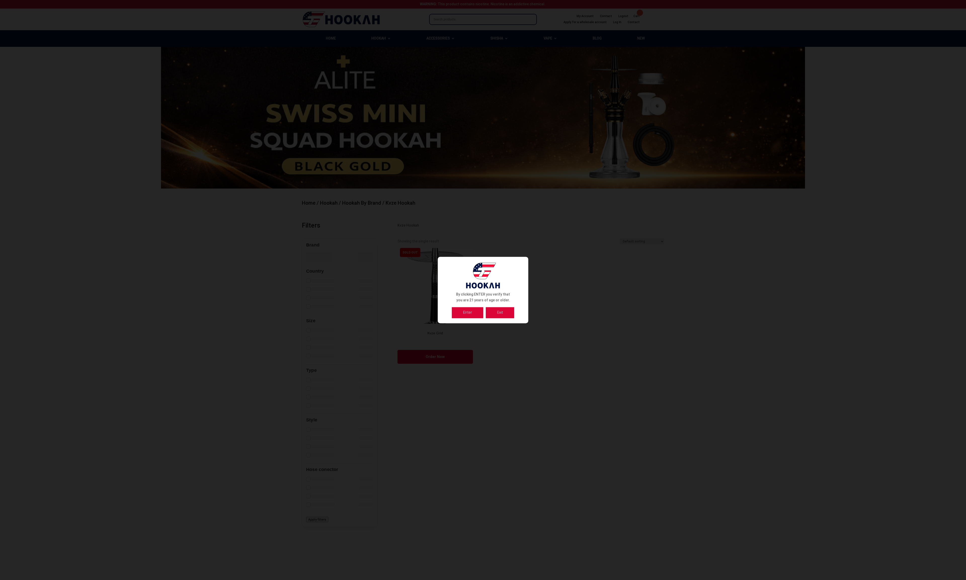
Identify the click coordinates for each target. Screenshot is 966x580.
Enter (467, 312)
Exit (500, 312)
